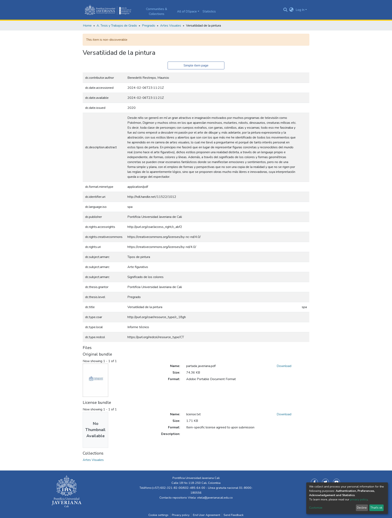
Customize (315, 508)
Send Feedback (234, 515)
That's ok (376, 508)
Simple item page (196, 65)
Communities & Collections (156, 11)
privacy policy (359, 499)
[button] (291, 9)
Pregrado (148, 25)
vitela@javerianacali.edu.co (215, 497)
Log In (300, 10)
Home (87, 25)
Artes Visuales (170, 25)
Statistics (209, 11)
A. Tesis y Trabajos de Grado (117, 25)
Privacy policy (180, 515)
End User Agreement (206, 515)
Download (284, 366)
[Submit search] (285, 9)
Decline (362, 508)
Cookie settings (158, 515)
